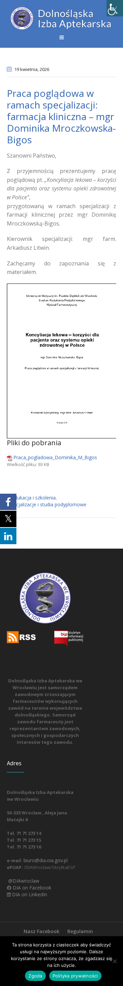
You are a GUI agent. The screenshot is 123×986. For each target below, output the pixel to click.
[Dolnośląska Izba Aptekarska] (61, 18)
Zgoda (35, 975)
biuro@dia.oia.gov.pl (45, 860)
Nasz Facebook (41, 931)
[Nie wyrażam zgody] (114, 961)
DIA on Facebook (31, 887)
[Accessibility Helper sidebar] (115, 8)
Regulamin (80, 931)
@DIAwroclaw (23, 881)
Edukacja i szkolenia (34, 497)
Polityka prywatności (75, 975)
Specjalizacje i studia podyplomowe (47, 504)
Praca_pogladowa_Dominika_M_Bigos (55, 457)
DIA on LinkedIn (29, 894)
